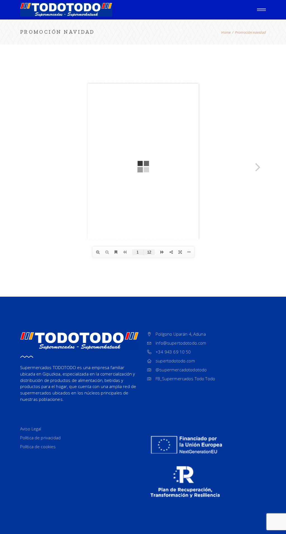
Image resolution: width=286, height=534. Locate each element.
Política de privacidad (40, 437)
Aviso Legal (30, 428)
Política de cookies (38, 446)
